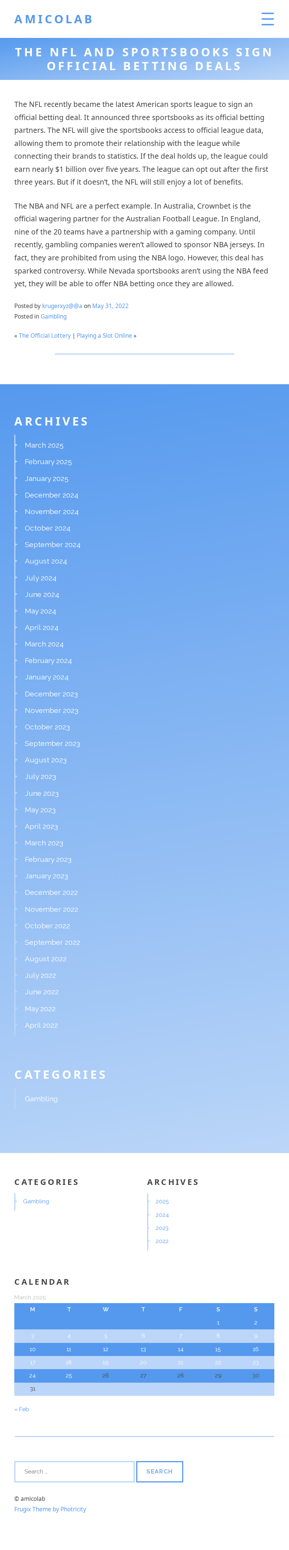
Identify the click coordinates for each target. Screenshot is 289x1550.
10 (33, 1349)
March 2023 (44, 843)
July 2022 (40, 975)
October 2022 (47, 926)
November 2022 (51, 909)
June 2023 (42, 793)
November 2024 (52, 511)
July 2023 (40, 776)
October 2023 (47, 727)
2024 (162, 1215)
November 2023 (51, 710)
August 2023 (46, 760)
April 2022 (41, 1025)
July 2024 (40, 578)
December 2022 (51, 892)
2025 (162, 1201)
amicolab (54, 19)
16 (256, 1349)
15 (218, 1349)
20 (143, 1362)
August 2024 (46, 561)
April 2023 (41, 826)
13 (143, 1349)
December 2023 (51, 694)
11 (69, 1349)
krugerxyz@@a (62, 306)
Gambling (54, 316)
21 (180, 1362)
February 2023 (48, 859)
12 (105, 1349)
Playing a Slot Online (104, 336)
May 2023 (40, 810)
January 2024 (46, 677)
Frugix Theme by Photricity (50, 1509)
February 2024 (48, 660)
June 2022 (42, 992)
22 (218, 1362)
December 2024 (51, 495)
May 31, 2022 (110, 306)
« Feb (21, 1409)
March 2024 (44, 644)
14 (181, 1349)
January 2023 (46, 876)
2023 (162, 1228)
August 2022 (46, 959)
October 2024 (47, 528)
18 (69, 1362)
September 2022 (52, 942)
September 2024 (53, 544)
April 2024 (41, 627)
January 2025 (46, 478)
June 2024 (42, 594)
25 (69, 1375)
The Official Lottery (45, 336)
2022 (162, 1241)
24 (32, 1375)
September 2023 (52, 743)
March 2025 (44, 445)
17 (32, 1362)
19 (106, 1362)
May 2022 (40, 1008)
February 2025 (48, 461)
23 (256, 1362)
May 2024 (40, 611)
